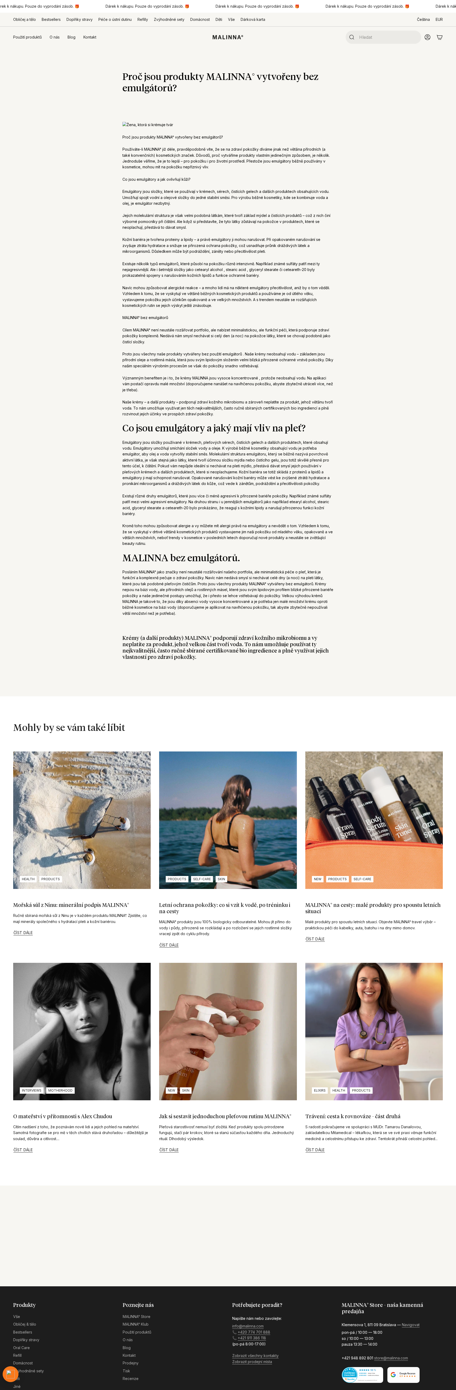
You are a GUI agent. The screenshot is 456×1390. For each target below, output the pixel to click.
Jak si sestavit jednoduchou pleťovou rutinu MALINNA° (225, 1116)
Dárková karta (253, 19)
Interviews (31, 1090)
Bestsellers (51, 19)
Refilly (142, 19)
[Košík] (440, 37)
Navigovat (411, 1324)
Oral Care (21, 1347)
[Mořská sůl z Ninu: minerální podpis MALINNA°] (82, 820)
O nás (128, 1339)
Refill (17, 1355)
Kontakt (129, 1355)
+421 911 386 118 (252, 1338)
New (317, 879)
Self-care (202, 879)
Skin (221, 879)
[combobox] (388, 37)
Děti (219, 19)
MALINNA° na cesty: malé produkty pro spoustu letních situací (373, 908)
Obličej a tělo (24, 19)
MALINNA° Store (136, 1316)
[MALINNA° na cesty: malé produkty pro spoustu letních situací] (374, 820)
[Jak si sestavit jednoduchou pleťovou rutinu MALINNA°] (228, 1031)
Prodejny (131, 1363)
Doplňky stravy (79, 19)
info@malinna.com (248, 1326)
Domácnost (200, 19)
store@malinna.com (391, 1358)
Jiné (17, 1386)
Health (28, 879)
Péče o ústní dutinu (115, 19)
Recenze (131, 1378)
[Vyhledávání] (350, 37)
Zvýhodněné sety (169, 19)
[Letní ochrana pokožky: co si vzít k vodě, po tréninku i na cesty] (228, 820)
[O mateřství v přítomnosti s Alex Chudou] (82, 1031)
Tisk (126, 1371)
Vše (231, 19)
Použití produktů (137, 1332)
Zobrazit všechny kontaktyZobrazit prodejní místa (255, 1358)
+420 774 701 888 (254, 1332)
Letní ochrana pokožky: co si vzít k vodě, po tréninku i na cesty (224, 908)
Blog (127, 1347)
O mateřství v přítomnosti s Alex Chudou (62, 1116)
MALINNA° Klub (136, 1324)
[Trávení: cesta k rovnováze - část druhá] (374, 1031)
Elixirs (320, 1090)
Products (50, 879)
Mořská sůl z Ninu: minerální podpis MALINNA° (71, 905)
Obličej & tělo (24, 1324)
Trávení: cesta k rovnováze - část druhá (353, 1116)
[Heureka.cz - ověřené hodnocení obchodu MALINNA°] (362, 1375)
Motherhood (60, 1090)
